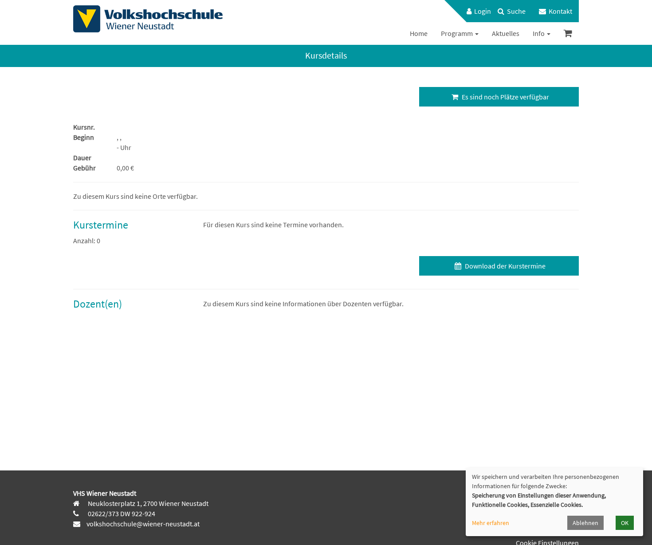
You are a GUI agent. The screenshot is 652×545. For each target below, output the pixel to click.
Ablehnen (585, 523)
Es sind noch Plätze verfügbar (504, 96)
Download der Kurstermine (504, 265)
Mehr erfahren (490, 523)
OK (624, 523)
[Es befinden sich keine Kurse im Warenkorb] (568, 33)
